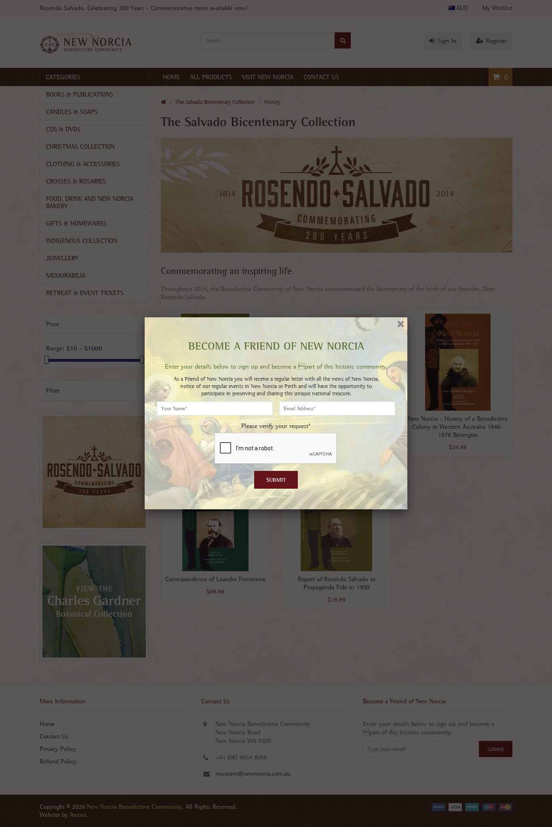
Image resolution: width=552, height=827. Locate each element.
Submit (276, 479)
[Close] (400, 324)
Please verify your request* (276, 426)
